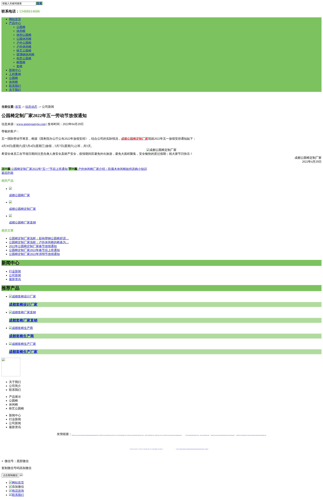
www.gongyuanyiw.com (31, 124)
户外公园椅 (23, 42)
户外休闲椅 (23, 46)
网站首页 (15, 19)
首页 (18, 106)
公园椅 (20, 27)
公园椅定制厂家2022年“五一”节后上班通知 (39, 168)
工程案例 (15, 74)
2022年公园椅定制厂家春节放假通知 (33, 246)
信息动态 (31, 106)
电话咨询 (18, 490)
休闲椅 (20, 30)
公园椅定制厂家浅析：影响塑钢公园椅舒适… (39, 238)
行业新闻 (15, 271)
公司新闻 (15, 275)
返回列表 (7, 172)
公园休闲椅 (23, 38)
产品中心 (15, 23)
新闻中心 (15, 70)
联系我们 (15, 85)
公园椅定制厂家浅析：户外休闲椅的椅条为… (39, 242)
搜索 (39, 3)
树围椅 (20, 62)
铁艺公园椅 (23, 50)
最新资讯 (15, 279)
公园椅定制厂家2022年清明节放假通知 (34, 254)
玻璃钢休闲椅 (25, 54)
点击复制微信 (10, 475)
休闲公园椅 (23, 34)
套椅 (19, 66)
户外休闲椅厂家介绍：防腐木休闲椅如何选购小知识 (112, 168)
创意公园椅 (23, 58)
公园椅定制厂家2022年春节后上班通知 (34, 250)
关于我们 (15, 89)
